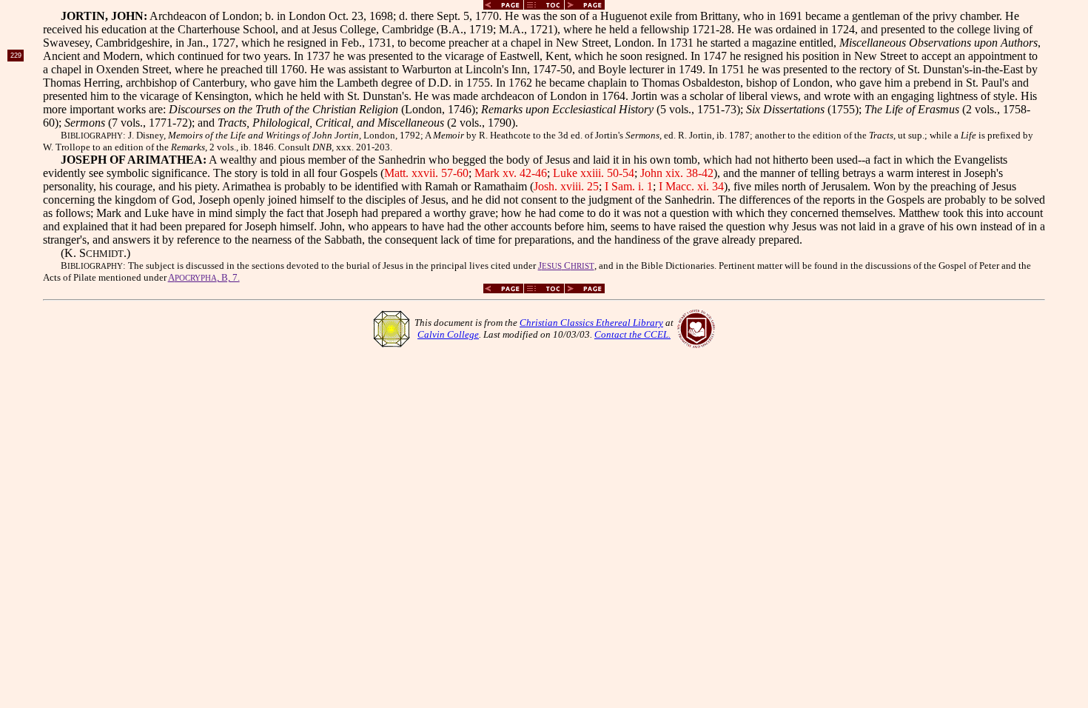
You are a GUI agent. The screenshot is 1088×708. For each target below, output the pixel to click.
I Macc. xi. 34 (691, 186)
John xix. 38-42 (676, 173)
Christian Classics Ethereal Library (591, 322)
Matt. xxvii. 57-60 (426, 173)
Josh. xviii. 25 (566, 186)
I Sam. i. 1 (629, 186)
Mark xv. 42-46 (510, 173)
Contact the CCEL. (632, 334)
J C (566, 265)
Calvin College (448, 334)
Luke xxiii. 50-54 (593, 173)
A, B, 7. (204, 277)
